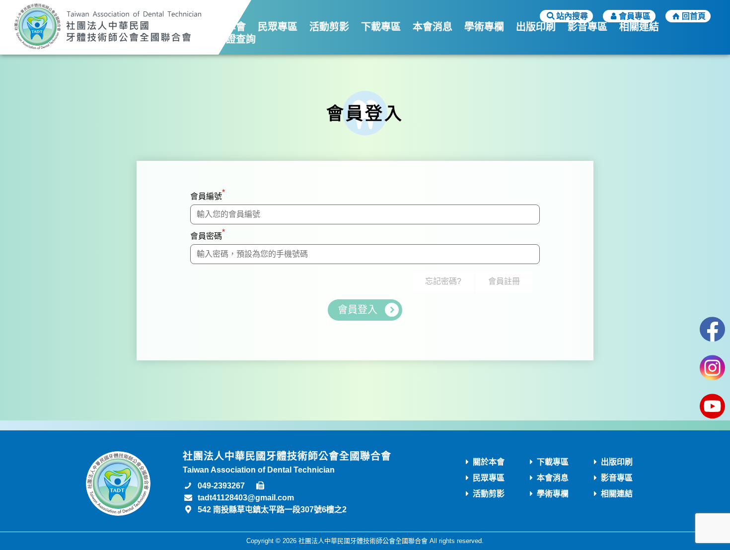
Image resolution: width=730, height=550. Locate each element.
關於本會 (226, 26)
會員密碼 (207, 234)
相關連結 (639, 26)
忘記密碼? (443, 281)
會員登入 (357, 309)
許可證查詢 (231, 39)
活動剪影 (329, 26)
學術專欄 (484, 26)
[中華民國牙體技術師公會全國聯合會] (107, 27)
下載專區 (381, 26)
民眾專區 (277, 26)
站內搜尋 (572, 16)
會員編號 (207, 194)
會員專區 (635, 16)
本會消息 (432, 26)
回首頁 (694, 16)
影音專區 (587, 26)
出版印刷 (536, 26)
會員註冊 (504, 281)
